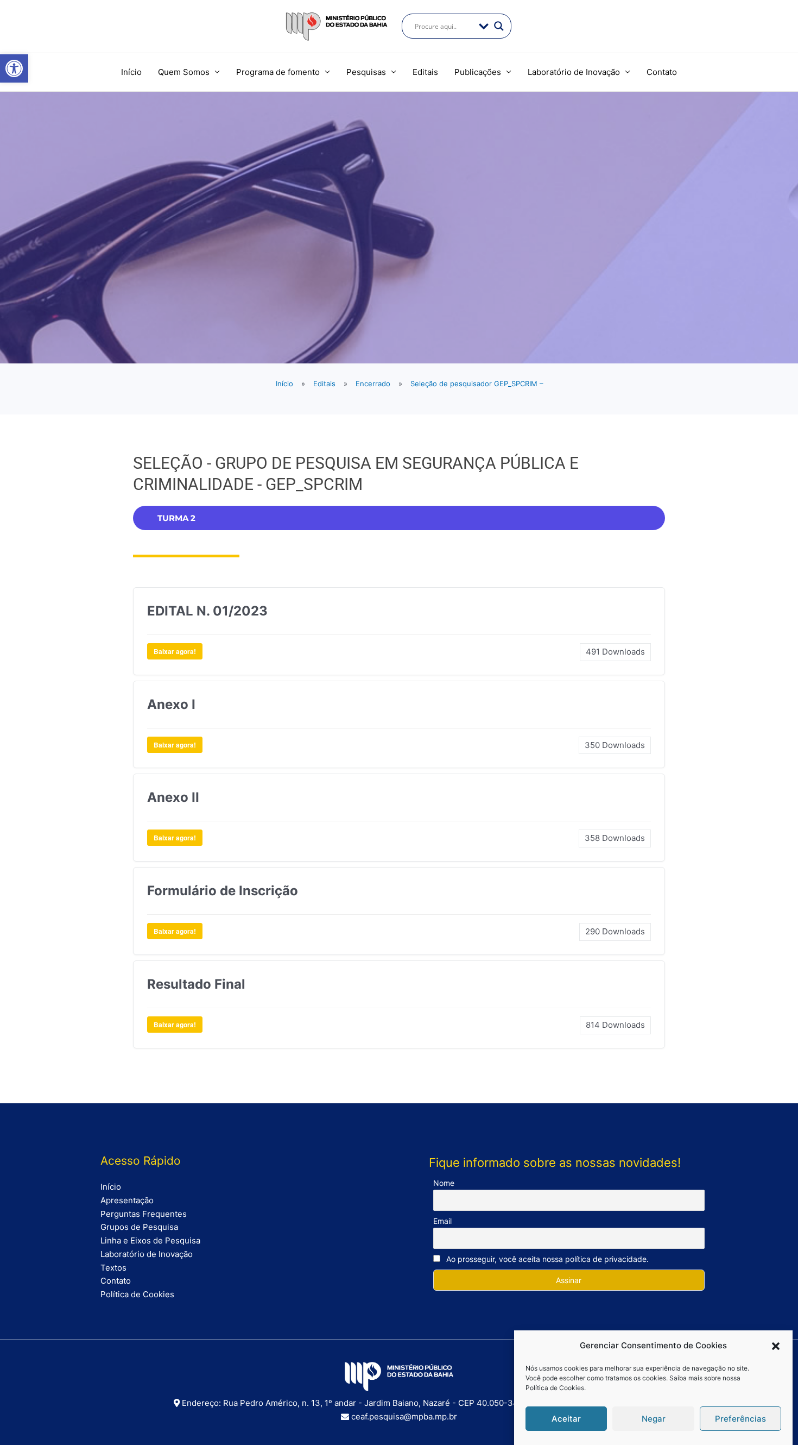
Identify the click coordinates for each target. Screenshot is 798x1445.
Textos (113, 1267)
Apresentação (127, 1200)
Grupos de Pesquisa (139, 1227)
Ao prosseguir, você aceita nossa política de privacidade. (546, 1259)
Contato (662, 72)
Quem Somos (184, 72)
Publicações (477, 72)
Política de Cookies (554, 1388)
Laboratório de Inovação (574, 72)
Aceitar (566, 1418)
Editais (425, 72)
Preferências (740, 1418)
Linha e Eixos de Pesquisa (150, 1240)
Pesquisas (366, 72)
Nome (443, 1183)
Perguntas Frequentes (143, 1214)
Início (131, 72)
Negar (654, 1418)
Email (442, 1221)
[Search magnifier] (498, 26)
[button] (14, 68)
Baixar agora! (175, 651)
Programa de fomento (278, 72)
